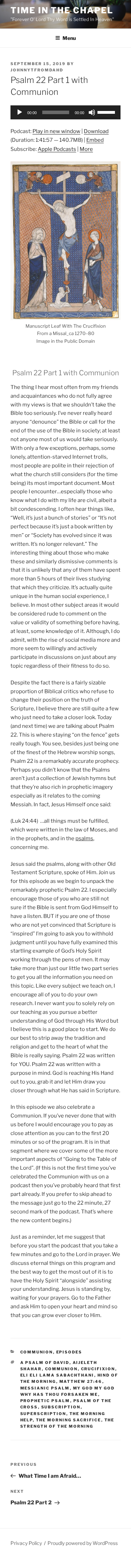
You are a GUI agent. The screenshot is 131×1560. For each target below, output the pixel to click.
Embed (95, 140)
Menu (69, 38)
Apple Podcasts (57, 149)
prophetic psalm (45, 1400)
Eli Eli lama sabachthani (57, 1375)
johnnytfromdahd (36, 70)
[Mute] (91, 112)
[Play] (19, 112)
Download (96, 131)
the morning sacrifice (68, 1420)
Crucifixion (98, 1368)
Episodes (69, 1352)
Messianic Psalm (45, 1388)
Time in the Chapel (61, 10)
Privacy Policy (26, 1543)
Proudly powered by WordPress (83, 1543)
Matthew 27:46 (80, 1381)
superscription (43, 1413)
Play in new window (56, 131)
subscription (61, 1407)
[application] (65, 112)
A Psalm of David (45, 1362)
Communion (36, 1352)
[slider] (107, 111)
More (86, 149)
